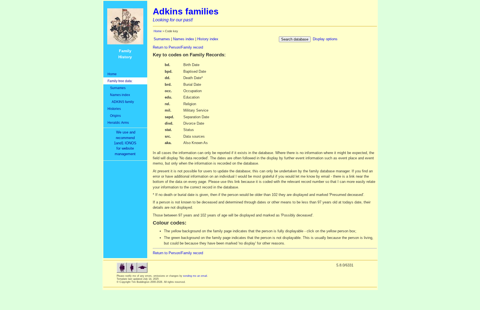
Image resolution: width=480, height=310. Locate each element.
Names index (119, 95)
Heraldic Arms (118, 122)
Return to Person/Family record (178, 47)
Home (112, 74)
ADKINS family (121, 102)
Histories (114, 108)
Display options (325, 39)
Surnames (117, 88)
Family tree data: (120, 81)
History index (207, 39)
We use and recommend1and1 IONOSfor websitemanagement (126, 143)
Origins (114, 115)
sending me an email (195, 275)
